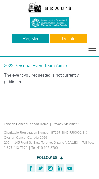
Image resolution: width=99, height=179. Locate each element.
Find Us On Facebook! (31, 168)
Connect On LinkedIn (60, 168)
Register (31, 38)
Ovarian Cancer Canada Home (26, 124)
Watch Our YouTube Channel (70, 168)
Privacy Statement (65, 124)
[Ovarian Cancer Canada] (49, 15)
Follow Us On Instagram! (50, 168)
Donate (69, 38)
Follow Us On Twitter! (40, 168)
